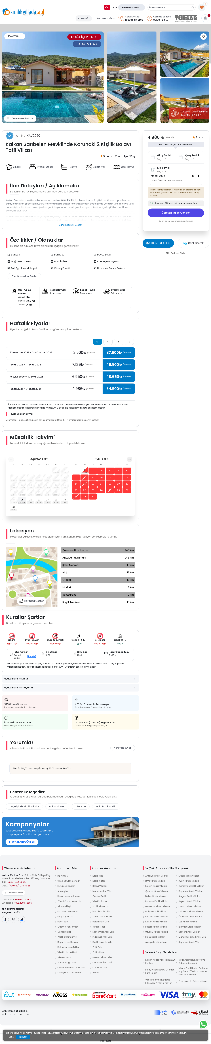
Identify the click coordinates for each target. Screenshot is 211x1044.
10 (101, 477)
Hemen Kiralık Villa (102, 957)
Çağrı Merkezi (132, 16)
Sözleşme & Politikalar (69, 972)
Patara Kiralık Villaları (156, 926)
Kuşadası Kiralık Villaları (191, 891)
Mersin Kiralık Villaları (156, 886)
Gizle (11, 1036)
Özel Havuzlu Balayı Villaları (193, 981)
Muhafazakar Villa (106, 806)
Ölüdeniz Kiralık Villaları (190, 916)
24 (101, 490)
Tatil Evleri (98, 947)
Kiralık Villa (98, 875)
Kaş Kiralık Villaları (188, 921)
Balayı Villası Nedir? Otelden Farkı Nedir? (160, 971)
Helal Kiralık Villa (101, 921)
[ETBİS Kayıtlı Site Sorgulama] (199, 1012)
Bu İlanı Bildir (178, 253)
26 (30, 499)
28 (47, 499)
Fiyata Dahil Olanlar (16, 678)
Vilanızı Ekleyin (64, 906)
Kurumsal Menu (106, 18)
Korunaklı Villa (100, 967)
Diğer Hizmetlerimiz (67, 942)
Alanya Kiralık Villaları (156, 942)
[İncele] (31, 656)
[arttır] (198, 176)
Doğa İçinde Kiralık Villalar (24, 806)
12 (118, 477)
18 (110, 484)
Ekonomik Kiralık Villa (103, 931)
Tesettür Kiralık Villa (103, 916)
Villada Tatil (99, 926)
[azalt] (187, 176)
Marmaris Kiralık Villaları (157, 906)
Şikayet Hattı (64, 957)
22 (84, 490)
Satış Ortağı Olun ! (67, 962)
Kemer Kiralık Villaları (189, 931)
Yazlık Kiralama (100, 906)
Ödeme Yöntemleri (67, 926)
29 (56, 499)
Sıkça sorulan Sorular (68, 880)
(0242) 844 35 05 (16, 882)
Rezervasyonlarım (131, 7)
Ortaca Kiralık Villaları (190, 906)
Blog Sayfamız (65, 916)
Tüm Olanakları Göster (24, 276)
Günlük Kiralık (99, 896)
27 (39, 499)
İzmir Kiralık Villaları (155, 880)
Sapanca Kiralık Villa (189, 942)
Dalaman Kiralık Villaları (191, 911)
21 (76, 490)
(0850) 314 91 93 (134, 19)
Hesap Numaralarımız (68, 896)
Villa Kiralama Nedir (67, 952)
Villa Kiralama (100, 901)
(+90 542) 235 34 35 (19, 885)
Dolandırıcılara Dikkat (68, 947)
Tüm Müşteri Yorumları (69, 901)
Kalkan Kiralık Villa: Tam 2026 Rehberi (160, 961)
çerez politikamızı (103, 1032)
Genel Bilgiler (64, 931)
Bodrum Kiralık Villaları (156, 901)
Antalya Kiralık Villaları (156, 875)
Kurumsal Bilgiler (66, 886)
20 (127, 484)
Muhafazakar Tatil (102, 962)
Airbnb (96, 972)
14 (76, 484)
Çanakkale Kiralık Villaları (191, 886)
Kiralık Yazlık (99, 880)
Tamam (23, 1036)
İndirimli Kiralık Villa (102, 937)
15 (84, 484)
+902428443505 (23, 902)
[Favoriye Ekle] (203, 36)
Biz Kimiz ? (62, 875)
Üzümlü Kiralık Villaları (156, 931)
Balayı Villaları (57, 806)
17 (101, 484)
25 (22, 499)
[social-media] (5, 919)
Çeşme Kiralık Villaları (156, 891)
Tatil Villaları (99, 952)
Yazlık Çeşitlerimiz (67, 937)
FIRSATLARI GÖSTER (22, 842)
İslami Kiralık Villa (101, 911)
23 (93, 490)
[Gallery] (53, 77)
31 (14, 507)
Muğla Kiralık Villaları (189, 875)
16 (93, 484)
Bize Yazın (62, 921)
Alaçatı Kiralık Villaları (189, 896)
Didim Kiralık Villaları (155, 896)
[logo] (23, 11)
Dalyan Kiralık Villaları (156, 911)
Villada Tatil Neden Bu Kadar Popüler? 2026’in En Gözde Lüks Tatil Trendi (193, 971)
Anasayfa (83, 18)
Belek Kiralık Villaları (155, 937)
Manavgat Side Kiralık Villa (192, 937)
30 (64, 499)
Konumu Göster (15, 892)
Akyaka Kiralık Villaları (189, 901)
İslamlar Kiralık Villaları (190, 926)
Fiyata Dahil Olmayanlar (19, 687)
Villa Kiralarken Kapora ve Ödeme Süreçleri (192, 961)
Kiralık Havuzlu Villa (102, 942)
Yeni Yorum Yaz (122, 747)
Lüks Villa (81, 806)
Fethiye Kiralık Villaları (156, 916)
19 (118, 484)
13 (127, 477)
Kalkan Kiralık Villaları (156, 921)
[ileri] (129, 459)
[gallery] (131, 77)
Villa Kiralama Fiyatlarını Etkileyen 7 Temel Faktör (158, 981)
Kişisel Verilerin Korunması (71, 967)
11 (110, 477)
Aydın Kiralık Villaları (189, 880)
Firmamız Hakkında (67, 911)
